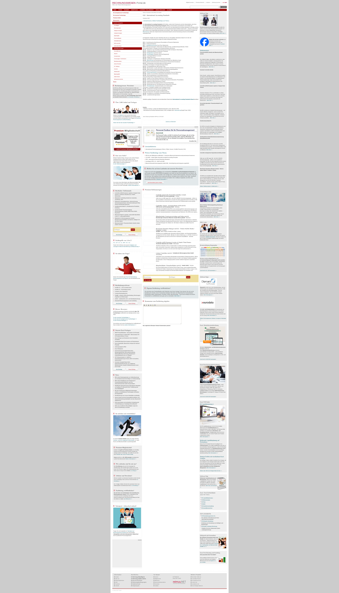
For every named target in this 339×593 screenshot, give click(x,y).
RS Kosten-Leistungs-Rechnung (209, 526)
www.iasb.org (178, 110)
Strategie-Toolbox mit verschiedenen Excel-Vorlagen (212, 457)
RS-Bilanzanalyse (205, 500)
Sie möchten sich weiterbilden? (125, 413)
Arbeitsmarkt (117, 71)
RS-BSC (203, 504)
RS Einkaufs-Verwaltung (207, 521)
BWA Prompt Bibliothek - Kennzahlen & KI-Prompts (127, 332)
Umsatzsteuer (117, 56)
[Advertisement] (127, 554)
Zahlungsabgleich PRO (120, 346)
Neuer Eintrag (132, 234)
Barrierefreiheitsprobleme (160, 582)
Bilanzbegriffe (117, 74)
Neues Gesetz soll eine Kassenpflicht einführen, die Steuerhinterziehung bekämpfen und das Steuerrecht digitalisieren (127, 399)
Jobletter (157, 585)
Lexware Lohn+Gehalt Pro (121, 291)
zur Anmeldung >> (135, 485)
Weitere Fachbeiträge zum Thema (160, 20)
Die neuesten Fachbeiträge (119, 15)
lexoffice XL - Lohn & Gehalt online (123, 287)
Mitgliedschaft (158, 578)
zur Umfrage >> (133, 470)
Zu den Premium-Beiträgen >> (120, 320)
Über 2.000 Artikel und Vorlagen (126, 102)
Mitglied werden (190, 2)
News (114, 9)
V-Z (129, 242)
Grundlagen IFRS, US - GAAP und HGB (154, 161)
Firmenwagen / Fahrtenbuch (120, 58)
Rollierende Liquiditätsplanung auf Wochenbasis (209, 441)
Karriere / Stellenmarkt (147, 9)
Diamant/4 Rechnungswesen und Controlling (126, 300)
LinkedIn (117, 585)
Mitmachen (157, 580)
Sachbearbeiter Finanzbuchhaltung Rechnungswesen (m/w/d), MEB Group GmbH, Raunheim (126, 211)
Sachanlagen (150, 54)
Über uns (117, 578)
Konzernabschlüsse (152, 72)
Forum (120, 9)
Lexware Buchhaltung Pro (121, 293)
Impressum (135, 585)
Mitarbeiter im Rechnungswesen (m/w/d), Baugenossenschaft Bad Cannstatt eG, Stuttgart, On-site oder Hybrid (127, 220)
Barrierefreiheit (137, 580)
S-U (127, 242)
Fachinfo (126, 9)
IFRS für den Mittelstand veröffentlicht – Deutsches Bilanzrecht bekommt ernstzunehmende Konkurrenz (170, 155)
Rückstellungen (150, 85)
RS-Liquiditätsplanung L (207, 498)
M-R (124, 242)
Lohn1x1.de (194, 582)
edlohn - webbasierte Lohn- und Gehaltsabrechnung (127, 298)
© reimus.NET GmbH (116, 590)
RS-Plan (203, 502)
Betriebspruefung (117, 61)
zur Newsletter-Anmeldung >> (133, 96)
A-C (114, 242)
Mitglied (121, 115)
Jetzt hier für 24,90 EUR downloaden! (208, 359)
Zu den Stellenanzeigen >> (119, 164)
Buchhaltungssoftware (122, 285)
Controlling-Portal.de (196, 578)
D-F (117, 242)
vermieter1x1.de (195, 584)
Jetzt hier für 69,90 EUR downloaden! (208, 396)
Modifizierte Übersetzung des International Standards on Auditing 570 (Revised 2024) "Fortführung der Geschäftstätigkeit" (127, 387)
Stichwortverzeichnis (118, 79)
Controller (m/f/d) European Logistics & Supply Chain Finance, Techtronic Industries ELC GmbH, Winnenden (127, 194)
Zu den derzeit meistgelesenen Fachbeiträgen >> (125, 319)
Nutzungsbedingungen (139, 582)
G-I (119, 242)
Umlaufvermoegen (118, 33)
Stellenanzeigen (204, 50)
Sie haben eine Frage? (122, 253)
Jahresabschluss (117, 45)
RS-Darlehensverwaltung (207, 506)
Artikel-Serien (117, 76)
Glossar (169, 9)
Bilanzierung (146, 31)
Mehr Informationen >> (208, 294)
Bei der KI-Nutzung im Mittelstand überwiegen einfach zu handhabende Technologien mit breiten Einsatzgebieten (127, 392)
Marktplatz (134, 9)
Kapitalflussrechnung (151, 45)
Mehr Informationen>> (211, 467)
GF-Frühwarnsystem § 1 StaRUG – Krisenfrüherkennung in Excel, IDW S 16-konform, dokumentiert (127, 359)
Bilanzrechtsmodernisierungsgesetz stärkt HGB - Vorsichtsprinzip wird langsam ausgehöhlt (167, 163)
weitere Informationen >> (134, 185)
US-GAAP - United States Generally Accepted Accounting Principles (161, 157)
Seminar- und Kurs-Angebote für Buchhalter (123, 440)
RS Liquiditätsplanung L (207, 404)
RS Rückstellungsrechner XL (208, 516)
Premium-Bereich (200, 2)
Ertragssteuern (150, 52)
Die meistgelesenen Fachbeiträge (121, 12)
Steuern (115, 53)
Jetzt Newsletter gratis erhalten (155, 182)
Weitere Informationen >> (131, 458)
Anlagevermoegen (118, 30)
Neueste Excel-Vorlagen (123, 330)
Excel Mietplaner (119, 348)
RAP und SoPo (117, 43)
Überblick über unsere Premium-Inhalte (124, 454)
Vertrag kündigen (138, 577)
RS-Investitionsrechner (206, 508)
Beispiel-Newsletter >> (162, 179)
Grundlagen (116, 25)
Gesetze (116, 68)
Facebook (117, 584)
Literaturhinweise (147, 20)
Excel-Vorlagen (160, 9)
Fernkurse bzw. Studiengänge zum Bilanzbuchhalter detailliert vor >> (209, 545)
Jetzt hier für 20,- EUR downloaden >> (208, 270)
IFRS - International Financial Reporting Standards (157, 159)
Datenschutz (136, 584)
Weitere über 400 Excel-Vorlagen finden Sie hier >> (211, 470)
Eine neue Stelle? (121, 155)
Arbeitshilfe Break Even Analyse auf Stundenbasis (127, 341)
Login (225, 2)
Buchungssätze (117, 28)
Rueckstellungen (117, 38)
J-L (121, 242)
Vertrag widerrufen (139, 578)
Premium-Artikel (117, 17)
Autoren (208, 2)
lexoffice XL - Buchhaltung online (123, 289)
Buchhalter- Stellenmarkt (123, 191)
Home (144, 12)
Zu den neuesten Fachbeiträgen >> (121, 317)
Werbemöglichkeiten (119, 580)
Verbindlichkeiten (117, 40)
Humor (114, 81)
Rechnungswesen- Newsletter (124, 86)
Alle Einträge (119, 234)
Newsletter (157, 584)
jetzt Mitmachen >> (128, 498)
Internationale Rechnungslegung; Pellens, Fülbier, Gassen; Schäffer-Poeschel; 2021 (165, 149)
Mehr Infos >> (177, 296)
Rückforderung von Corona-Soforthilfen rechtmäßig (127, 395)
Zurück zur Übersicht (171, 121)
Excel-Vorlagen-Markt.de (197, 585)
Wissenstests (116, 20)
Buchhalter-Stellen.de (196, 576)
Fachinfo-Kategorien (118, 22)
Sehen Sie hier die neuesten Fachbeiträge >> (124, 122)
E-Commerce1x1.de (196, 580)
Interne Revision (117, 63)
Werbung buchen (216, 2)
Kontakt (117, 576)
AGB (116, 582)
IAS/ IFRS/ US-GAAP (156, 12)
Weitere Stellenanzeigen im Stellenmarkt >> (209, 186)
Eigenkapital (116, 35)
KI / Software (117, 66)
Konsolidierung (117, 51)
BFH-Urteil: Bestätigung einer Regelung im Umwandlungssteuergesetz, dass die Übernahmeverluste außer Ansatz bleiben (125, 382)
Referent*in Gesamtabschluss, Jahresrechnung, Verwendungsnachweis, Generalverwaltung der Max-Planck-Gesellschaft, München (127, 203)
